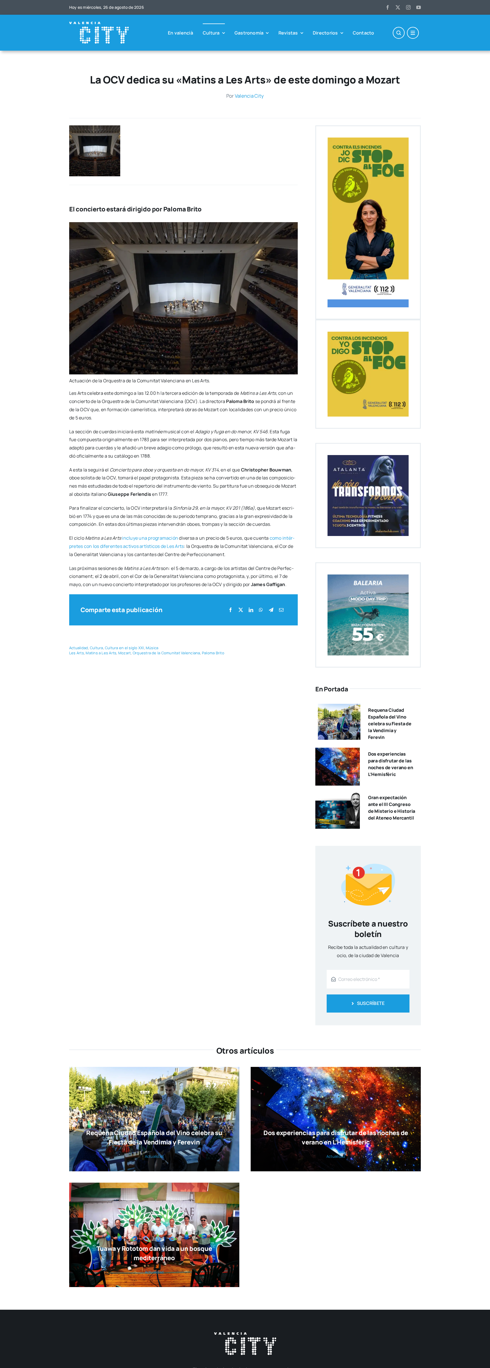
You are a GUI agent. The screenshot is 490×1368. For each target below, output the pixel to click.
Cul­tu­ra (96, 647)
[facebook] (387, 7)
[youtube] (418, 7)
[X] (241, 610)
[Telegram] (271, 610)
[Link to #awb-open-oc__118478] (399, 33)
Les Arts (76, 652)
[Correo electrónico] (281, 610)
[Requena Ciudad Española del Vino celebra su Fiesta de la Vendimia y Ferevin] (339, 708)
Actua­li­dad (78, 647)
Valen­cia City (249, 96)
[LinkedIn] (251, 610)
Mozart (124, 652)
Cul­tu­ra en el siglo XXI (124, 647)
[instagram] (408, 7)
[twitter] (398, 7)
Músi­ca (152, 647)
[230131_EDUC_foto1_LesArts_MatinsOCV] (94, 128)
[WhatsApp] (261, 610)
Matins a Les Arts (101, 652)
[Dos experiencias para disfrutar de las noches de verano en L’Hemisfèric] (337, 752)
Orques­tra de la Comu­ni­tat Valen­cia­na (166, 652)
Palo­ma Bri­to (213, 652)
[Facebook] (230, 610)
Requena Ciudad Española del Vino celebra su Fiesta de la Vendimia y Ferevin (389, 723)
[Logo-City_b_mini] (99, 24)
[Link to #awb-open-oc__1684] (413, 33)
